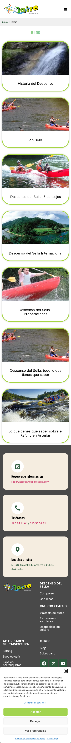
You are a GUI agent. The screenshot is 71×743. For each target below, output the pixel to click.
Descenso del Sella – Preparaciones (36, 312)
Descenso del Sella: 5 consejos (35, 197)
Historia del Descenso (35, 84)
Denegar (35, 721)
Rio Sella (36, 140)
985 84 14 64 (19, 523)
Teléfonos (17, 518)
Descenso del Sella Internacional (35, 253)
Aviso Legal (52, 738)
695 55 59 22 (38, 523)
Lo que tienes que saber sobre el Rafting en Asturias (35, 433)
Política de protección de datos (30, 738)
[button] (66, 671)
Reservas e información (27, 476)
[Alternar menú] (66, 9)
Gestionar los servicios (34, 702)
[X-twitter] (53, 663)
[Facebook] (44, 663)
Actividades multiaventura (16, 642)
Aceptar (36, 711)
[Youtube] (63, 663)
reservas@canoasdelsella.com (30, 482)
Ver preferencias (35, 730)
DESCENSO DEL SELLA (51, 585)
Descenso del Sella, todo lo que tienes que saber (36, 372)
